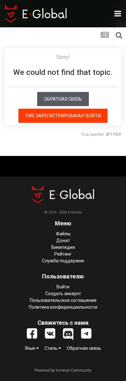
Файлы (63, 233)
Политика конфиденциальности (63, 307)
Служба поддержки (63, 260)
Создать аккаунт (63, 293)
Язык (30, 348)
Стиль (51, 348)
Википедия (63, 247)
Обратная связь (63, 99)
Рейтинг (63, 254)
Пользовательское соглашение (63, 300)
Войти (63, 286)
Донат (63, 240)
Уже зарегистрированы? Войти (63, 115)
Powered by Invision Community (63, 370)
